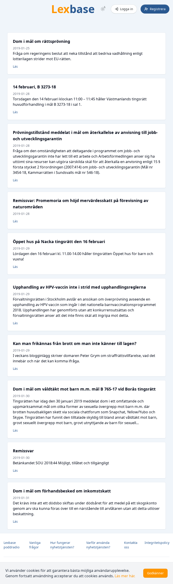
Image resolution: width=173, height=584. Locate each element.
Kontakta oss (130, 544)
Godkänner (155, 573)
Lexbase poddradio (11, 544)
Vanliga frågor (35, 544)
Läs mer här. (125, 575)
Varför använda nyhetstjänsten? (98, 544)
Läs (15, 66)
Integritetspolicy (157, 542)
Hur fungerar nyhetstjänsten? (62, 544)
